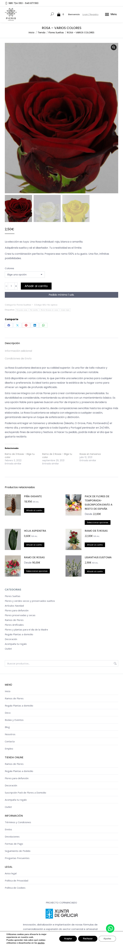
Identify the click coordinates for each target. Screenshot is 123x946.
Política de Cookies (15, 887)
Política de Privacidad (16, 880)
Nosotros (10, 734)
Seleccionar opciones (97, 522)
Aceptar (68, 938)
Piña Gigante (33, 496)
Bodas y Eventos (14, 719)
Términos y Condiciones (18, 822)
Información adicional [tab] (18, 351)
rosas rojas (65, 310)
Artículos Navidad (14, 605)
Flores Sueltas (24, 304)
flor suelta (34, 310)
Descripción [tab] (12, 343)
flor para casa (21, 310)
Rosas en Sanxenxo (90, 454)
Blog (7, 727)
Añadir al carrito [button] (34, 510)
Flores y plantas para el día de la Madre (26, 629)
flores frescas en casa (49, 310)
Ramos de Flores (14, 620)
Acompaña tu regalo (16, 643)
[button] (114, 47)
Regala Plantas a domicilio (19, 634)
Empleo (9, 748)
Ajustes (107, 938)
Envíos (8, 829)
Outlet (8, 648)
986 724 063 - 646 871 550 (23, 3)
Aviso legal (10, 873)
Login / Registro (90, 14)
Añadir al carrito (36, 286)
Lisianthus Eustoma (98, 557)
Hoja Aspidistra (35, 531)
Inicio (7, 691)
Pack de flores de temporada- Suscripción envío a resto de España (98, 503)
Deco (8, 712)
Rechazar (88, 938)
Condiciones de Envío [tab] (18, 358)
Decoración (11, 639)
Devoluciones (12, 836)
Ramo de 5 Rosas (96, 531)
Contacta (10, 741)
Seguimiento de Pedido (17, 850)
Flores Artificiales (14, 624)
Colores (9, 268)
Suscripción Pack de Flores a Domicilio (25, 792)
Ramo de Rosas (34, 557)
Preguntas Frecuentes (17, 858)
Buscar (114, 663)
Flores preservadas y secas (20, 615)
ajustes (41, 943)
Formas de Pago (14, 843)
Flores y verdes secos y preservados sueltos (30, 600)
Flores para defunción (17, 610)
